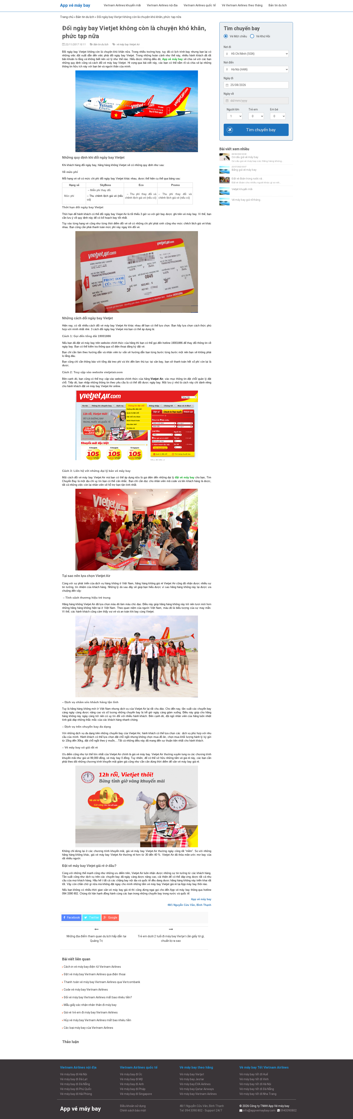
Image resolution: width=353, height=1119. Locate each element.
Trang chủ (66, 17)
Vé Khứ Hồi (263, 36)
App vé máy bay (75, 5)
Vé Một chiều (238, 36)
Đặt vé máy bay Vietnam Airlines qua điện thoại (94, 974)
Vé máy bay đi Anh (132, 1084)
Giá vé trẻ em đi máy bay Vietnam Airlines (91, 1012)
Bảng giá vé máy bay (244, 169)
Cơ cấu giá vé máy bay (245, 157)
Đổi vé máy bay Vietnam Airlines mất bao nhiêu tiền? (98, 997)
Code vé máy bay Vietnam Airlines (86, 989)
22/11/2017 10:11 (75, 44)
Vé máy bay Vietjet (192, 1074)
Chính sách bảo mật (133, 1110)
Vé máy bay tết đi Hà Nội (255, 1084)
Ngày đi (228, 78)
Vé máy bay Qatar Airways (197, 1089)
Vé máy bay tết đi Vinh (254, 1079)
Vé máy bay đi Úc (131, 1074)
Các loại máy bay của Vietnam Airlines (88, 1027)
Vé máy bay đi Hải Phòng (76, 1094)
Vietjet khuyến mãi (242, 189)
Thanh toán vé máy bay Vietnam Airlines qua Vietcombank (102, 982)
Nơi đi (227, 47)
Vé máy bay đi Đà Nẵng (75, 1084)
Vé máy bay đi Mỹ (131, 1079)
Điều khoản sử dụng (133, 1106)
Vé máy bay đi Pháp (132, 1089)
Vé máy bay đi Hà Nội (73, 1074)
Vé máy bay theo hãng (196, 1067)
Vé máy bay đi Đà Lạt (73, 1079)
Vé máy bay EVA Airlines (195, 1084)
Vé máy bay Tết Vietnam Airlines (264, 1067)
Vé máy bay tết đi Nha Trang (257, 1094)
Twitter (93, 917)
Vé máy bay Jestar (192, 1079)
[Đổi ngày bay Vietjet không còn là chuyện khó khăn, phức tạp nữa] (96, 929)
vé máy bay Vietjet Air (128, 44)
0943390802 (288, 1110)
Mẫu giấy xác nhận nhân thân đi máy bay (90, 1005)
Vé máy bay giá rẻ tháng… (247, 199)
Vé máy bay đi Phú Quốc (76, 1089)
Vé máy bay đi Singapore (136, 1094)
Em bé (274, 109)
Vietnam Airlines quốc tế (200, 5)
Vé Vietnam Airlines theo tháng (242, 5)
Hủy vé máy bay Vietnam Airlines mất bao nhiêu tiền (97, 1020)
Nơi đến (229, 62)
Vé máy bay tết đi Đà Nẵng (256, 1089)
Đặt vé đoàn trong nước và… (248, 178)
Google (112, 917)
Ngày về (229, 93)
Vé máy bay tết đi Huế (253, 1074)
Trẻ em (253, 109)
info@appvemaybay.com (259, 1110)
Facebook (73, 917)
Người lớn (233, 109)
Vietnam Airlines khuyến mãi (122, 5)
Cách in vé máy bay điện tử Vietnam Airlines (92, 966)
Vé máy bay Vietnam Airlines (198, 1094)
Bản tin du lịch (278, 5)
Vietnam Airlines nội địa (162, 5)
